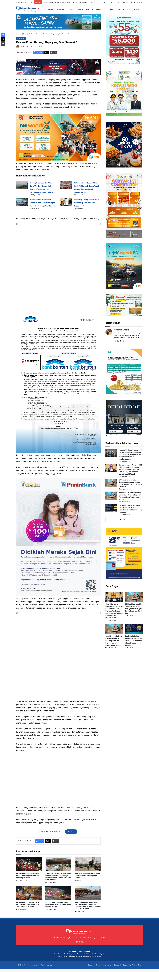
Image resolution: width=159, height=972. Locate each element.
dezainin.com (138, 965)
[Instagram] (123, 341)
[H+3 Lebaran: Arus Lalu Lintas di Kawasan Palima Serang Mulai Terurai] (88, 864)
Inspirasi (110, 9)
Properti (120, 9)
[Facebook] (115, 341)
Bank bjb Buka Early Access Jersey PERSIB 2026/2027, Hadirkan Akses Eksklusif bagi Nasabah (133, 640)
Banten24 (137, 9)
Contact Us (118, 965)
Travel (80, 9)
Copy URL (71, 832)
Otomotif (71, 9)
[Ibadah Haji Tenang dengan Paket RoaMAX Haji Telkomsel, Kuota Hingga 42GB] (66, 202)
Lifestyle (89, 9)
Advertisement (107, 965)
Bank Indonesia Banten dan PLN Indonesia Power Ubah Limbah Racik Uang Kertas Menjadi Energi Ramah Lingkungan (82, 2)
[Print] (3, 43)
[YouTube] (120, 341)
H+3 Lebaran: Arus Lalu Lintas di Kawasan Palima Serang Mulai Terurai (87, 876)
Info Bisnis (50, 9)
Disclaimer (125, 2)
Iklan (110, 2)
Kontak (133, 2)
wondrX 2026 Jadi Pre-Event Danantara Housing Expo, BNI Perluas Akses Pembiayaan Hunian (114, 640)
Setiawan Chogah (121, 330)
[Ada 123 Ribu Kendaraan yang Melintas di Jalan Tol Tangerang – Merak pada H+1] (58, 893)
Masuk (139, 2)
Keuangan (60, 9)
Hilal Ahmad (24, 47)
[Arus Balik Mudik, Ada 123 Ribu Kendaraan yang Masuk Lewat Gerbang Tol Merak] (29, 864)
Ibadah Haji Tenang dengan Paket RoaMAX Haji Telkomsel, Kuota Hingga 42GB (86, 203)
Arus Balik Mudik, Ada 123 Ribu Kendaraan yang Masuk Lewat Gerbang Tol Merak (27, 876)
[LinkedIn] (118, 341)
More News (124, 520)
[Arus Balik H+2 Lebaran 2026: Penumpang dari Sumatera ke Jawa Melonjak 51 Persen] (29, 893)
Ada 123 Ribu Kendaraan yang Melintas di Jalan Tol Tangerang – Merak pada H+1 (58, 904)
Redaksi (104, 2)
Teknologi (100, 9)
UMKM (129, 9)
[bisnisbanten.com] (29, 9)
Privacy (117, 2)
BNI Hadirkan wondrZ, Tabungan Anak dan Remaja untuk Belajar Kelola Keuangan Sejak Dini (133, 608)
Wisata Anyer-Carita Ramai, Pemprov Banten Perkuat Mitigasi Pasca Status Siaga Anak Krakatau (43, 203)
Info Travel (31, 34)
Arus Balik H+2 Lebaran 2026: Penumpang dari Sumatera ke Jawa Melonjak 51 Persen (27, 904)
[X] (3, 39)
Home (20, 34)
